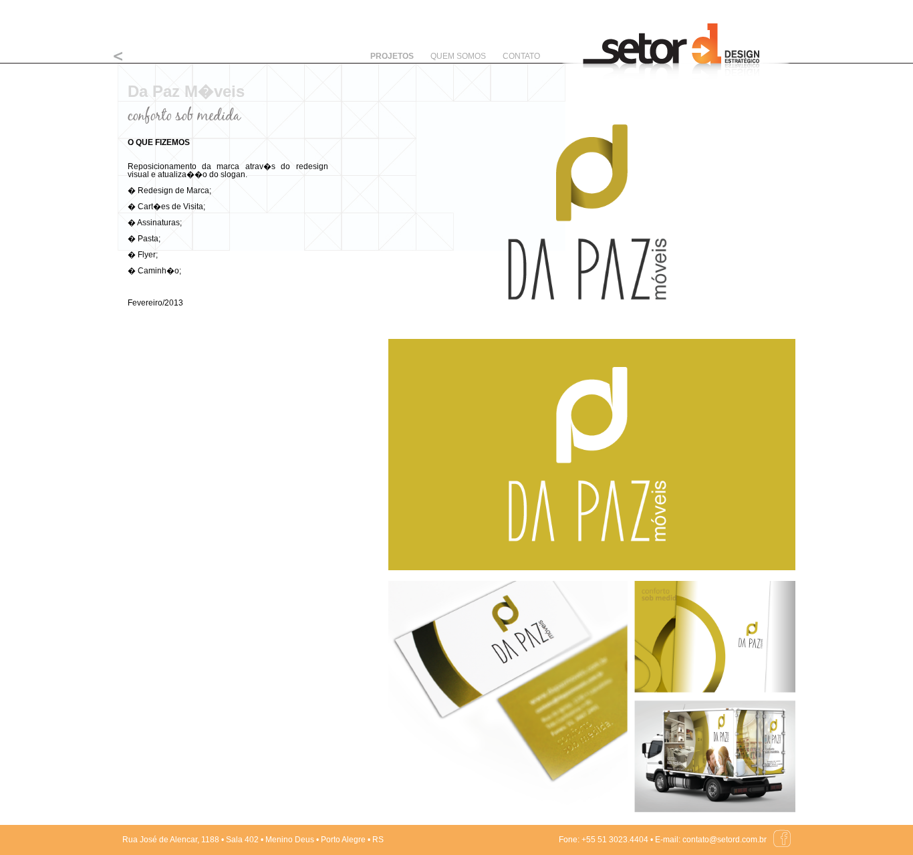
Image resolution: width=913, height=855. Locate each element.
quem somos (458, 56)
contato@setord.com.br (724, 839)
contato (521, 56)
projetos (392, 56)
